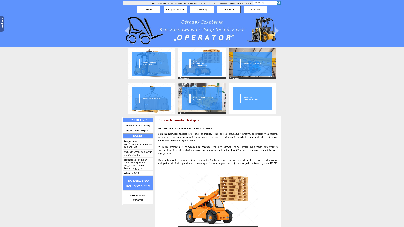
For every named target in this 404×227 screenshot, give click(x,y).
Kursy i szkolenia (175, 9)
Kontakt (255, 9)
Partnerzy (202, 9)
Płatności (229, 9)
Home (148, 9)
